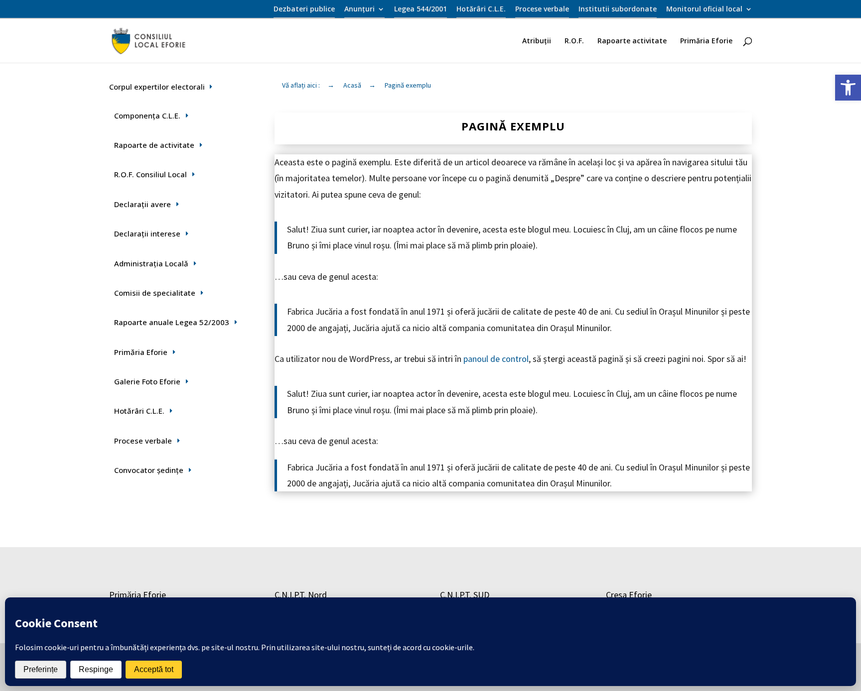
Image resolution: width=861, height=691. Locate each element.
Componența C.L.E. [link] (147, 115)
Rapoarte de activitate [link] (154, 145)
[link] (848, 88)
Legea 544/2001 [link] (420, 9)
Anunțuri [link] (359, 9)
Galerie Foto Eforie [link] (147, 381)
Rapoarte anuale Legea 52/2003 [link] (171, 322)
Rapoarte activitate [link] (632, 41)
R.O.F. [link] (574, 41)
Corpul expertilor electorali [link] (157, 87)
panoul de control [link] (496, 358)
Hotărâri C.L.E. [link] (481, 9)
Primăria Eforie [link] (706, 41)
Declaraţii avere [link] (142, 204)
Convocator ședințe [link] (148, 470)
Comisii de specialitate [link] (154, 293)
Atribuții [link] (536, 41)
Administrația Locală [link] (151, 263)
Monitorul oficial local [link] (704, 9)
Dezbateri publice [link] (304, 9)
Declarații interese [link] (147, 233)
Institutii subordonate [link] (617, 9)
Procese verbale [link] (542, 9)
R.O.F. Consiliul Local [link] (150, 174)
